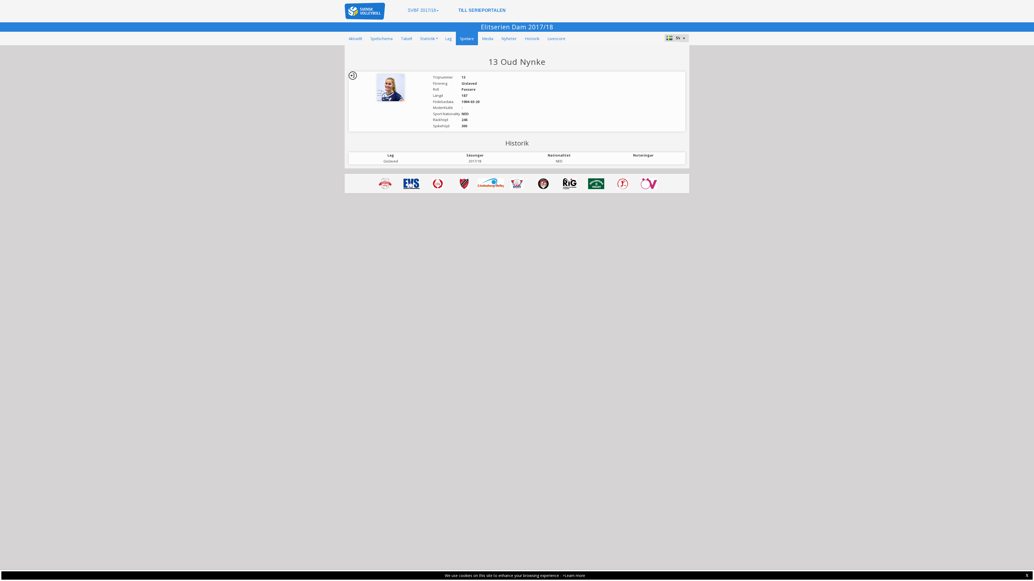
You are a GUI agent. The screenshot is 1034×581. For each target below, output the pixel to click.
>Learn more (574, 575)
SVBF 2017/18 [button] (422, 10)
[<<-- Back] (353, 76)
